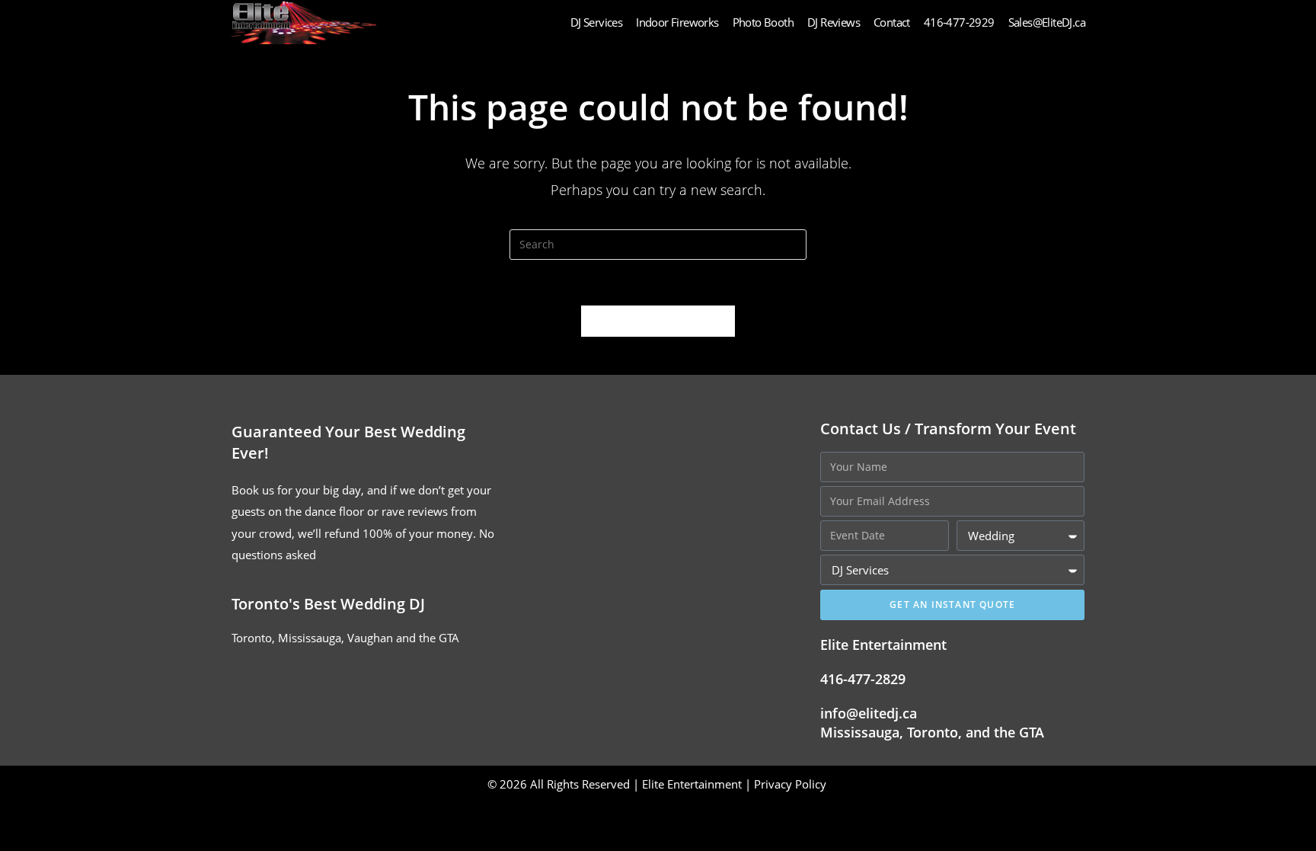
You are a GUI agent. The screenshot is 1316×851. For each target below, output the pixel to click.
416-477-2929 (959, 22)
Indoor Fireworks (677, 22)
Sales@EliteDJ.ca (1046, 22)
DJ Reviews (833, 22)
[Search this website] (658, 243)
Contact (892, 22)
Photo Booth (763, 22)
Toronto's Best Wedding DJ (328, 603)
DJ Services (596, 22)
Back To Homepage (658, 321)
